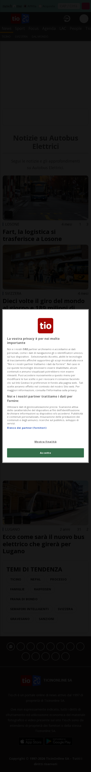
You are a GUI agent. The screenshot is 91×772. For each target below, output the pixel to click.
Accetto (45, 452)
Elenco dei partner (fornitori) (26, 427)
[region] (45, 386)
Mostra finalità (45, 441)
